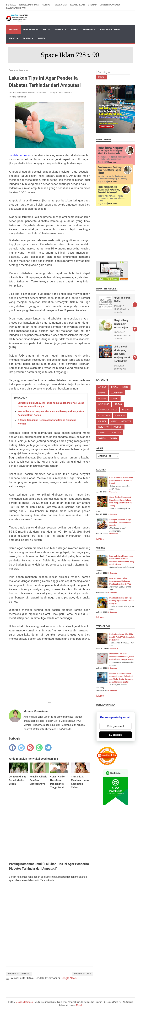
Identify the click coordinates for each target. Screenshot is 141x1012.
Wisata (42, 38)
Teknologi (115, 433)
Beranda (11, 5)
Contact (47, 5)
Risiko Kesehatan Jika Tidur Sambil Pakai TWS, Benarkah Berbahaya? (109, 189)
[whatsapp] (39, 747)
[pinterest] (30, 747)
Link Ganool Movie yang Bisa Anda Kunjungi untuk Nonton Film (122, 353)
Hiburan (118, 404)
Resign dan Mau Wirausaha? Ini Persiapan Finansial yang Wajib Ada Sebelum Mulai (110, 150)
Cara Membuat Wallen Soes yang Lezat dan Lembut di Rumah (121, 480)
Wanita (102, 438)
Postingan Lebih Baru (19, 974)
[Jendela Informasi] (17, 18)
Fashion (102, 398)
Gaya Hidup (29, 29)
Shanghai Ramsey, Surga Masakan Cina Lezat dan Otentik (120, 522)
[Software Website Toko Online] (112, 279)
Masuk (79, 1005)
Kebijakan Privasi (16, 8)
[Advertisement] (49, 676)
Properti (88, 29)
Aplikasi (102, 387)
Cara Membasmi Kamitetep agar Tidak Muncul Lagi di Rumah (110, 170)
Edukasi (59, 29)
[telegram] (48, 747)
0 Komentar (113, 492)
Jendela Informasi (29, 5)
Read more (112, 162)
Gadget (114, 398)
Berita (46, 29)
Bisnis (74, 29)
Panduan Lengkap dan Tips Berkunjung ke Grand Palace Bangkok (121, 601)
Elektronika (117, 393)
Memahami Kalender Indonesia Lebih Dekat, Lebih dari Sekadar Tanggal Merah (121, 657)
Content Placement (111, 5)
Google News (69, 978)
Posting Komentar (17, 97)
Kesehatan (120, 415)
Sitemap (92, 5)
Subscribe (115, 734)
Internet (126, 410)
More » (100, 539)
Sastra (27, 38)
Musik (114, 421)
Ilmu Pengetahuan (110, 29)
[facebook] (12, 747)
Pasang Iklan (77, 5)
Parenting (103, 427)
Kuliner (102, 421)
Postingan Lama (82, 974)
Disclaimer (61, 5)
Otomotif (126, 421)
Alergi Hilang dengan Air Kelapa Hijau (121, 324)
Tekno (12, 38)
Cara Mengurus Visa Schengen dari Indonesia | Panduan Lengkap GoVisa (120, 581)
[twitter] (21, 747)
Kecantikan (104, 415)
